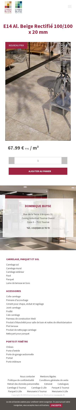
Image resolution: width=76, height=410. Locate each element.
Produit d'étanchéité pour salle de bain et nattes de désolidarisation (39, 322)
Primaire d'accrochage (17, 300)
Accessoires (13, 291)
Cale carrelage (13, 314)
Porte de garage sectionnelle (20, 354)
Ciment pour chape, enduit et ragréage (25, 303)
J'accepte (56, 405)
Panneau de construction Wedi (21, 318)
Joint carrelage (13, 307)
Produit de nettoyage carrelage (21, 329)
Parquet (10, 279)
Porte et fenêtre (17, 341)
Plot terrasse (12, 326)
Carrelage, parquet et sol (22, 259)
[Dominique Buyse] (14, 7)
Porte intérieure (13, 361)
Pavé (8, 275)
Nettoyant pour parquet (17, 333)
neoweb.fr (59, 395)
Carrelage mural (14, 268)
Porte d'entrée (13, 350)
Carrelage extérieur (15, 271)
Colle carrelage (13, 296)
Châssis (9, 346)
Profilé (9, 311)
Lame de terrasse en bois (18, 283)
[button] (38, 171)
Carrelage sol (12, 264)
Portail (9, 358)
